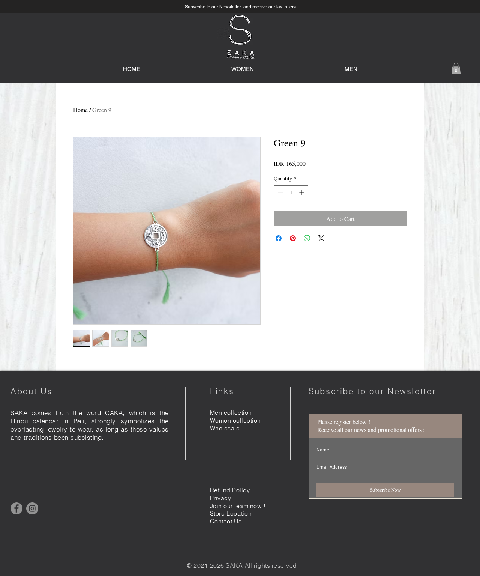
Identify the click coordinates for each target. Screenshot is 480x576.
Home (80, 110)
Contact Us (226, 521)
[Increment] (302, 192)
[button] (456, 68)
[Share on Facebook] (278, 238)
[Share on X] (321, 238)
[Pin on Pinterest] (292, 238)
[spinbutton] (291, 192)
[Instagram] (32, 508)
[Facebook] (16, 508)
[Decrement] (279, 192)
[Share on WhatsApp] (307, 238)
